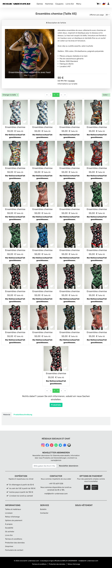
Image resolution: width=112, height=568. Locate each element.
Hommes (49, 4)
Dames (40, 4)
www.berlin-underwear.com (29, 561)
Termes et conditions (13, 539)
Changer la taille (9, 95)
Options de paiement (13, 520)
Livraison (9, 513)
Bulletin (43, 509)
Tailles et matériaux (13, 509)
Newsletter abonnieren (68, 466)
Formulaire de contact (14, 550)
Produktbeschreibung (23, 415)
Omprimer (9, 546)
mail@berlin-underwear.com (56, 494)
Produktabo (56, 405)
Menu (78, 4)
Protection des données (15, 543)
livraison (71, 81)
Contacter (44, 513)
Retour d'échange (12, 517)
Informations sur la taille (67, 84)
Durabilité (9, 528)
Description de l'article (56, 23)
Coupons (59, 4)
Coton (105, 95)
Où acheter (9, 531)
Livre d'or (70, 4)
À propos (8, 524)
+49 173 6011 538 (56, 484)
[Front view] (15, 112)
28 (107, 15)
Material (6, 415)
